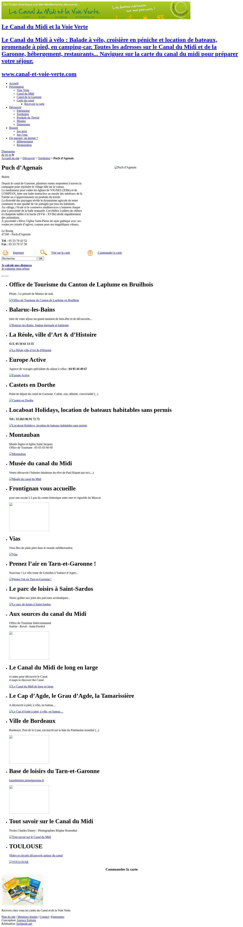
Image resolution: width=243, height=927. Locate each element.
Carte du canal (25, 100)
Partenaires (57, 916)
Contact (44, 916)
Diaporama (23, 124)
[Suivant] (6, 276)
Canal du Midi (25, 93)
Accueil (13, 83)
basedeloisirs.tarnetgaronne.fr (26, 780)
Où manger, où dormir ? (23, 138)
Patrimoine (23, 110)
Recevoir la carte (34, 103)
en (6, 154)
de (3, 154)
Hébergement (25, 141)
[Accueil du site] (96, 18)
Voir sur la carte (60, 252)
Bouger (13, 127)
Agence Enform (26, 920)
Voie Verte (23, 90)
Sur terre (22, 131)
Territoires (23, 114)
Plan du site (8, 916)
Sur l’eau (22, 134)
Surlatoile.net (24, 923)
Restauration (24, 145)
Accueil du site (10, 158)
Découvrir (15, 107)
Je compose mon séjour (15, 268)
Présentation (16, 86)
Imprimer (18, 252)
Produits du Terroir (28, 117)
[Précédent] (3, 276)
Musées (21, 121)
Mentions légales (27, 916)
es (10, 154)
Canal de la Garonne (29, 97)
